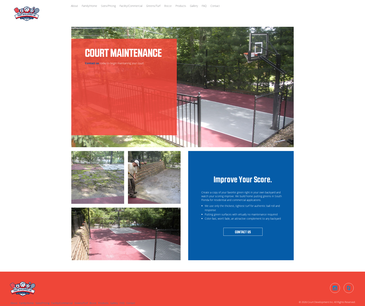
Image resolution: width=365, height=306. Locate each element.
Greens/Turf (153, 6)
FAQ (204, 6)
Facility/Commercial (131, 6)
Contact (215, 6)
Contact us (92, 63)
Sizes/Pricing (108, 6)
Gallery (194, 6)
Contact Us (243, 232)
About (74, 6)
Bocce (168, 6)
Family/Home (89, 6)
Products (180, 6)
